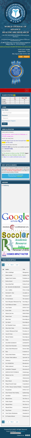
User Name (5, 110)
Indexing (6, 185)
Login (20, 56)
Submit (5, 123)
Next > (12, 264)
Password (4, 115)
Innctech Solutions (21, 431)
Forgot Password (6, 120)
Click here (19, 176)
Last (17, 264)
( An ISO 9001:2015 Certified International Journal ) (15, 35)
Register (26, 56)
